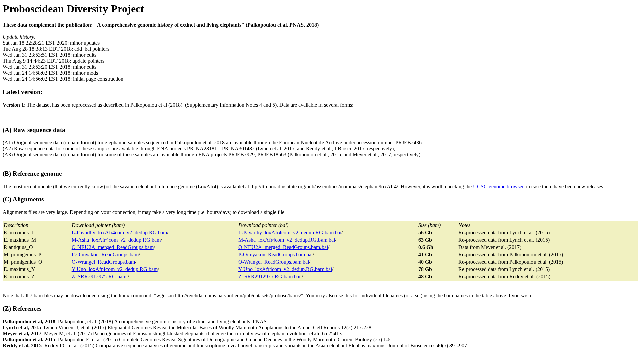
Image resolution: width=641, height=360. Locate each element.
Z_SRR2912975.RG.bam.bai (270, 276)
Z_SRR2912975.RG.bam (100, 276)
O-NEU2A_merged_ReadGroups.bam (113, 247)
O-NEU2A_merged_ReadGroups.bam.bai (283, 247)
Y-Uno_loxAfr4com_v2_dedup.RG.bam (115, 269)
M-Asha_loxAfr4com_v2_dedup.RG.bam (116, 240)
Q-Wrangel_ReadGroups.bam (103, 262)
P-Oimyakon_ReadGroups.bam (105, 254)
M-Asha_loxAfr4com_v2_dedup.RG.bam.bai (286, 240)
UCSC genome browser (498, 186)
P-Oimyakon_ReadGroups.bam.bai (275, 254)
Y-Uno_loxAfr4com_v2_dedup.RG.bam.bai (285, 269)
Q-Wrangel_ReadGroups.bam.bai (273, 262)
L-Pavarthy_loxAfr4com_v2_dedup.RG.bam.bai (289, 232)
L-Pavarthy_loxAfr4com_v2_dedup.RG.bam (119, 232)
